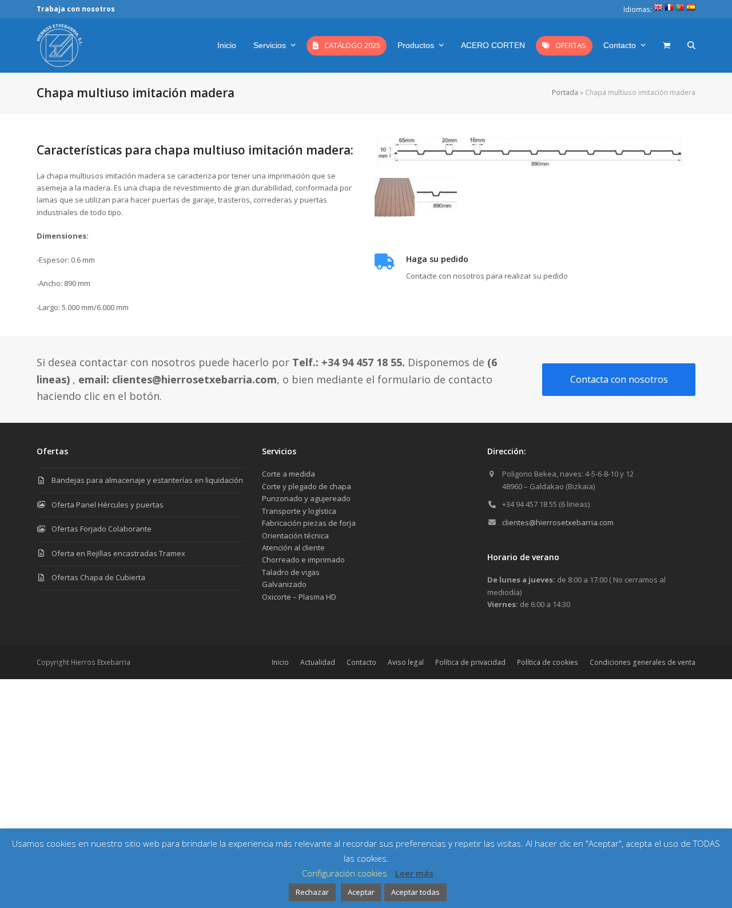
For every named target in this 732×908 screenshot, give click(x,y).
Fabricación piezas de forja (309, 523)
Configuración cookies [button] (344, 873)
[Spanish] (690, 9)
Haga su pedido (437, 258)
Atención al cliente (293, 547)
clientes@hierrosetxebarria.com (558, 522)
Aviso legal (406, 662)
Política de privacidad (470, 662)
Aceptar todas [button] (415, 892)
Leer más (414, 873)
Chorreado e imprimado (303, 559)
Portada (565, 92)
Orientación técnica (295, 535)
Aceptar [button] (361, 892)
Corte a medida (288, 474)
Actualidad (317, 662)
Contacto (361, 662)
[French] (669, 9)
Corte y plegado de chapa (306, 486)
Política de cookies (547, 662)
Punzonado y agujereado (306, 498)
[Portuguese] (680, 9)
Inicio (280, 662)
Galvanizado (284, 584)
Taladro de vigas (291, 572)
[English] (658, 9)
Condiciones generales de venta (642, 662)
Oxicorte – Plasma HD (299, 597)
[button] (666, 45)
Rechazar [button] (312, 892)
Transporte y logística (299, 511)
